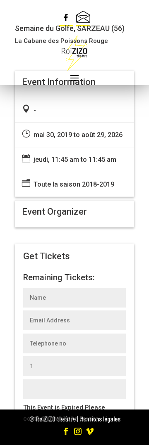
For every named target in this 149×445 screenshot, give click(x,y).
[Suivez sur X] (83, 18)
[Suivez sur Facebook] (66, 18)
